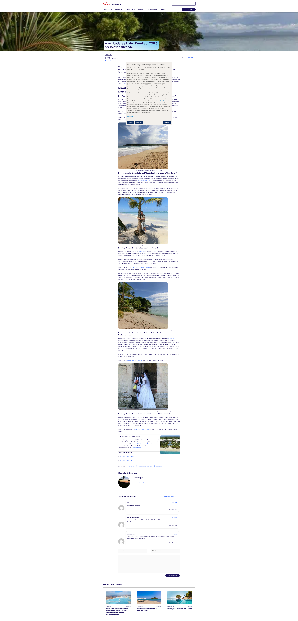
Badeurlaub (132, 466)
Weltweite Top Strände (126, 460)
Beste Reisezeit (152, 9)
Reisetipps (141, 9)
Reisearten (118, 9)
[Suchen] (193, 4)
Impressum (130, 116)
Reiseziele (107, 9)
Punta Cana (142, 251)
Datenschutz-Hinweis (162, 101)
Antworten (174, 502)
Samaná (155, 251)
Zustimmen (166, 122)
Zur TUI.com (188, 9)
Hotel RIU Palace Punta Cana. (142, 444)
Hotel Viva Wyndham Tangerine (134, 360)
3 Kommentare (108, 61)
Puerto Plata (171, 338)
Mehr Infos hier (137, 447)
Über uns (163, 9)
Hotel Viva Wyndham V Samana (141, 267)
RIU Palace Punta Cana (144, 180)
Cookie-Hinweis (139, 99)
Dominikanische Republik (145, 466)
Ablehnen (131, 122)
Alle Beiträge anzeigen (139, 482)
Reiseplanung (131, 9)
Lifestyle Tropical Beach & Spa (140, 429)
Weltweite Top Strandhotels (127, 456)
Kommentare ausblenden (170, 496)
